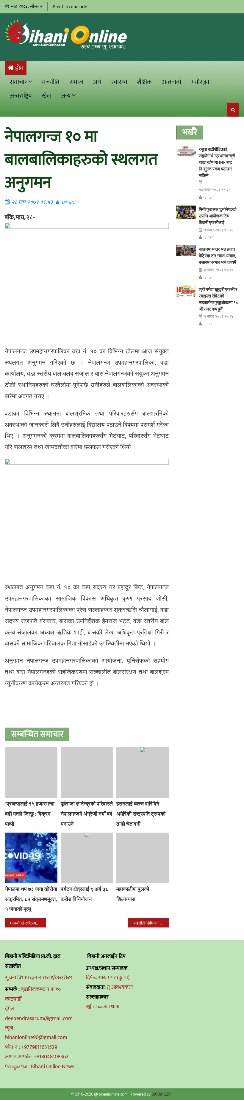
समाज (76, 82)
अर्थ (97, 82)
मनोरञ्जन (200, 82)
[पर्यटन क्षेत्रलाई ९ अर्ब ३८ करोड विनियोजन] (87, 858)
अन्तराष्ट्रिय (21, 95)
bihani (68, 202)
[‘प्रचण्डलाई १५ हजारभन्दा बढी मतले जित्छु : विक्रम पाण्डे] (31, 772)
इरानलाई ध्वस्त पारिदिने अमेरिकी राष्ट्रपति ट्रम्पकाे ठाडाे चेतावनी (140, 814)
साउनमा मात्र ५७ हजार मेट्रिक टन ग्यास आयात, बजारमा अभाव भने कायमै (217, 256)
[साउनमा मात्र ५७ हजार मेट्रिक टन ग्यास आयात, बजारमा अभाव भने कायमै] (186, 250)
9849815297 (161, 1094)
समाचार (18, 82)
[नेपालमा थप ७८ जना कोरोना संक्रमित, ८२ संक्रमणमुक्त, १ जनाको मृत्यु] (31, 858)
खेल (46, 95)
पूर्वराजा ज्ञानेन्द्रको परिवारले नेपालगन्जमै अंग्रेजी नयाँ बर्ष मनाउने (87, 814)
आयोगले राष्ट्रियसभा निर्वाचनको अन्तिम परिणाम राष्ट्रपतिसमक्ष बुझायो (29, 923)
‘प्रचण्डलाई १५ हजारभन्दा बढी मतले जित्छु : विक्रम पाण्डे (29, 814)
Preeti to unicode (70, 6)
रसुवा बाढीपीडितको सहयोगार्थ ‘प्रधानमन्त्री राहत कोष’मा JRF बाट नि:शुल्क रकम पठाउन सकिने (217, 162)
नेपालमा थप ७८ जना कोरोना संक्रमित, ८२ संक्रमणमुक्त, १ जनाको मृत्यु (31, 899)
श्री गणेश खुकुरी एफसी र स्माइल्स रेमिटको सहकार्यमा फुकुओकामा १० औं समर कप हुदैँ (219, 299)
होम (19, 68)
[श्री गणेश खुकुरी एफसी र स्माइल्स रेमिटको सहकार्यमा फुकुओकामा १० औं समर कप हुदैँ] (186, 291)
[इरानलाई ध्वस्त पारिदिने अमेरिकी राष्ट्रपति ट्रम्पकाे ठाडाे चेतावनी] (142, 772)
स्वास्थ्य (119, 82)
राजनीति (50, 82)
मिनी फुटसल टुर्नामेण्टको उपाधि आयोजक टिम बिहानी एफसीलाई (217, 216)
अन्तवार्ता (171, 82)
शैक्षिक (144, 82)
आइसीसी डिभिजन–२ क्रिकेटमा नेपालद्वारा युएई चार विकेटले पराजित (151, 923)
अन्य (66, 95)
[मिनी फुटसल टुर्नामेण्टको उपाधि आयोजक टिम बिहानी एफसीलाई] (186, 212)
